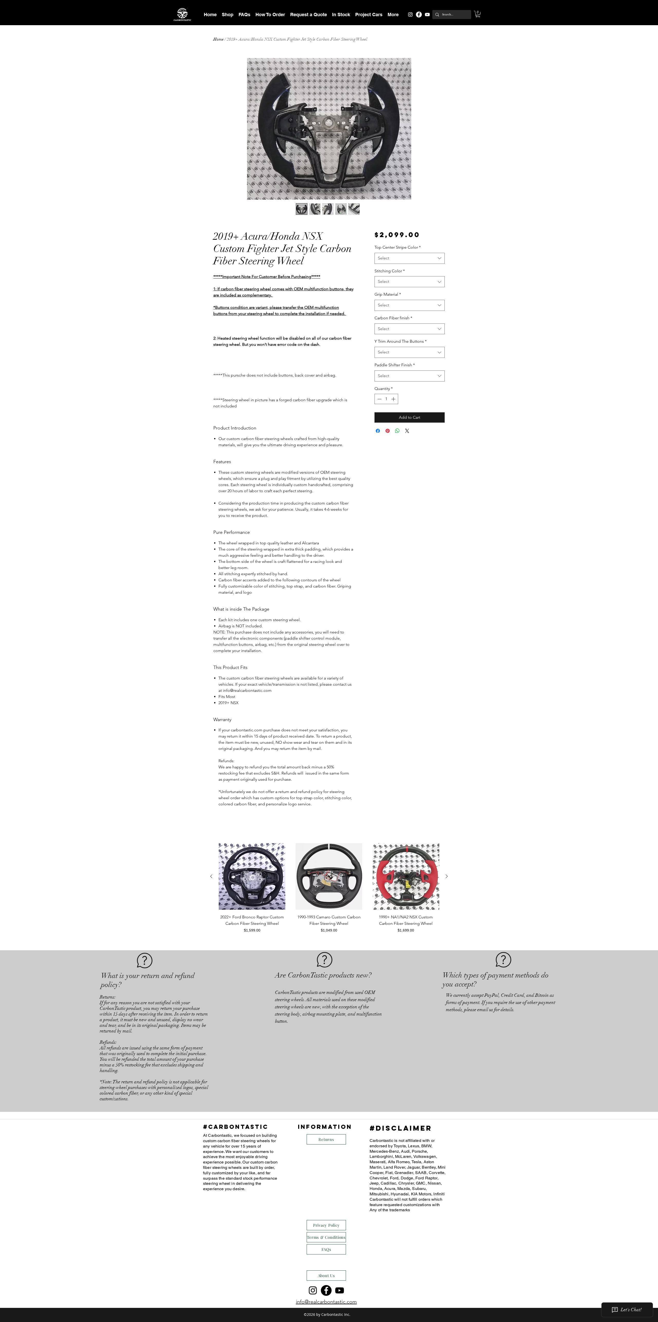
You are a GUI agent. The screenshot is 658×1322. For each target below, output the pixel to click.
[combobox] (409, 258)
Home (218, 39)
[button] (227, 14)
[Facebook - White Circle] (419, 14)
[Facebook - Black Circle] (326, 1290)
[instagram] (410, 14)
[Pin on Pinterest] (388, 431)
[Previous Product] (211, 876)
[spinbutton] (386, 399)
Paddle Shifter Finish (394, 364)
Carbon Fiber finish (393, 317)
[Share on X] (407, 431)
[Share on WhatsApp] (397, 431)
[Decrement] (378, 399)
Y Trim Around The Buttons (400, 341)
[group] (329, 891)
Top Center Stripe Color (397, 247)
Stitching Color (389, 270)
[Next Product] (447, 876)
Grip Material (387, 294)
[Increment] (393, 399)
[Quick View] (252, 876)
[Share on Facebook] (378, 431)
